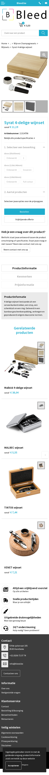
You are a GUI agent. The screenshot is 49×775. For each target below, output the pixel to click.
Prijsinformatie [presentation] (24, 285)
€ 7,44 (10, 512)
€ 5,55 (10, 452)
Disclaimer (6, 745)
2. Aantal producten (15, 192)
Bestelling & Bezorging (12, 710)
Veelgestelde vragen (10, 692)
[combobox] (20, 33)
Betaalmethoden (9, 714)
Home (4, 43)
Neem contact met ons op (16, 249)
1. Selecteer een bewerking (19, 147)
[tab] (24, 268)
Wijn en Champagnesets (25, 43)
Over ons (5, 688)
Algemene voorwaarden (12, 732)
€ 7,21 (10, 572)
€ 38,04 (11, 392)
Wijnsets (5, 47)
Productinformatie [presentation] (24, 268)
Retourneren (7, 719)
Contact (5, 706)
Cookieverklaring (9, 737)
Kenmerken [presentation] (24, 276)
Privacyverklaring (9, 741)
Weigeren (25, 765)
